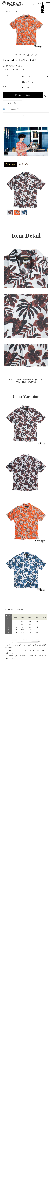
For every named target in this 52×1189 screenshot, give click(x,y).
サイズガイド (26, 115)
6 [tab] (36, 55)
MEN (17, 11)
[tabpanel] (26, 31)
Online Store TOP (8, 11)
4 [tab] (28, 55)
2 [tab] (20, 55)
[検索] (34, 3)
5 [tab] (32, 55)
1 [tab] (16, 55)
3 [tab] (24, 55)
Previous (4, 33)
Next (48, 33)
